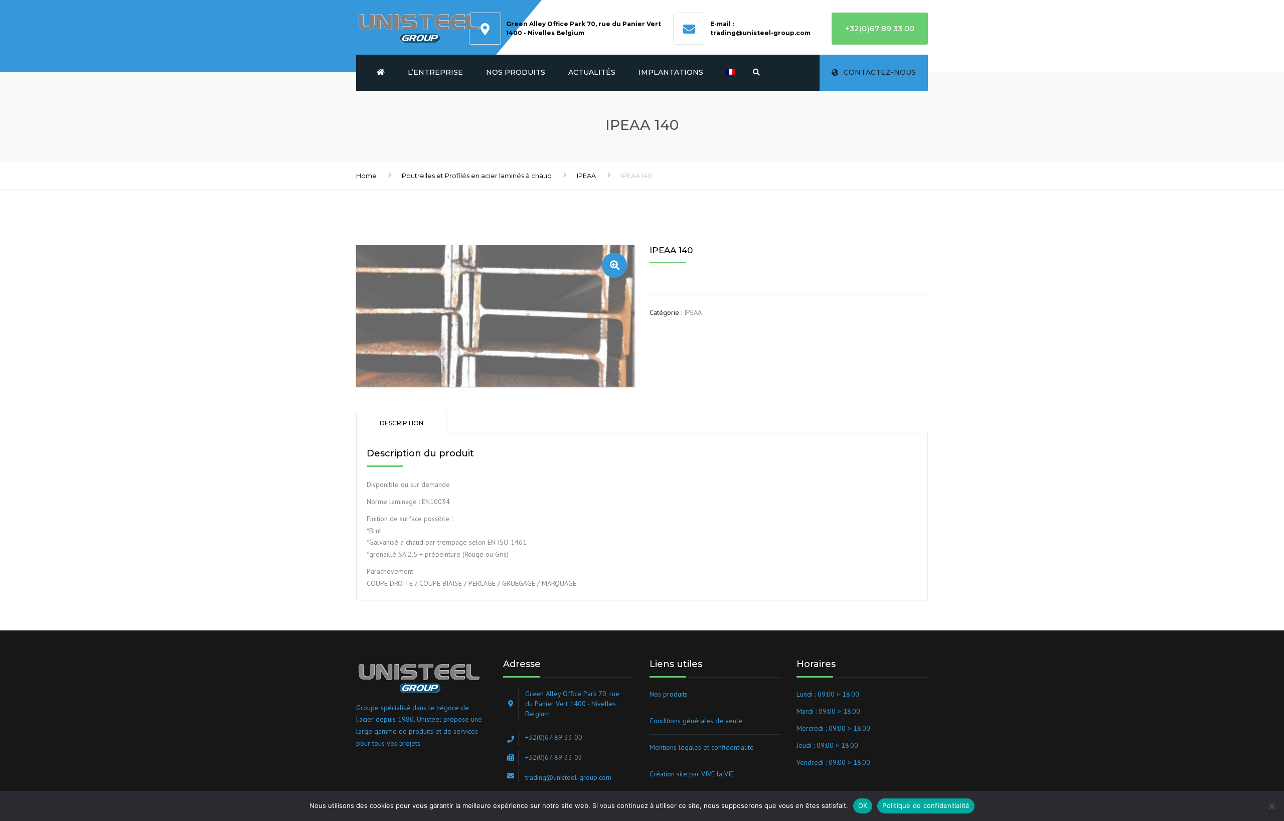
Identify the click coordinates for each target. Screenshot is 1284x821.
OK (863, 805)
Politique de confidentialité (926, 805)
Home (366, 176)
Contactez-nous (880, 72)
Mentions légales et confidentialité (702, 747)
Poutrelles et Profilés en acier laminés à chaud (477, 176)
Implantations (670, 72)
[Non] (1271, 806)
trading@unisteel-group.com (760, 33)
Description (401, 423)
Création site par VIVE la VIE (692, 773)
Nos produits (515, 72)
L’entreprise (435, 72)
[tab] (401, 422)
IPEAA (586, 176)
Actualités (591, 72)
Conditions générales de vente (696, 720)
